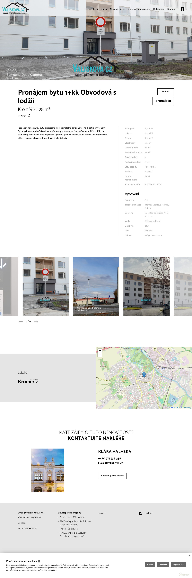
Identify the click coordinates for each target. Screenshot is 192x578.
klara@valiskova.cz (110, 463)
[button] (144, 375)
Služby (104, 25)
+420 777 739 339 (109, 458)
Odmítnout (163, 565)
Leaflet (175, 408)
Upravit (150, 565)
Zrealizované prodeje (139, 25)
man (33, 528)
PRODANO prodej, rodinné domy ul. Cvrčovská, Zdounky (76, 523)
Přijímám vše (178, 565)
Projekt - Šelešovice (69, 529)
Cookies (21, 523)
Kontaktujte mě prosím (112, 476)
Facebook (148, 513)
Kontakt (171, 25)
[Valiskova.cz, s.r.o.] (23, 8)
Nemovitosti (91, 25)
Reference (158, 25)
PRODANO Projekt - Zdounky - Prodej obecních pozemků (74, 534)
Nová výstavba (117, 25)
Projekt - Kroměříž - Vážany (72, 517)
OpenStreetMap (185, 408)
